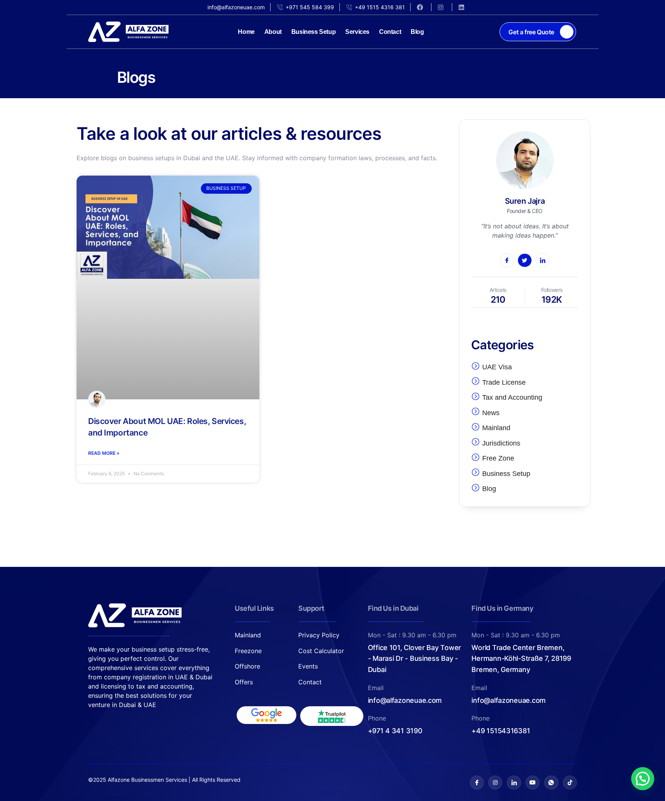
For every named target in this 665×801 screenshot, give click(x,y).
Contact (390, 31)
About (273, 31)
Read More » (104, 453)
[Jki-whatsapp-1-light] (551, 782)
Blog (417, 31)
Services (357, 31)
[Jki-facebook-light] (477, 782)
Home (246, 31)
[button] (642, 778)
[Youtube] (533, 782)
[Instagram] (495, 782)
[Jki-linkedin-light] (514, 782)
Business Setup (313, 31)
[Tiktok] (570, 782)
